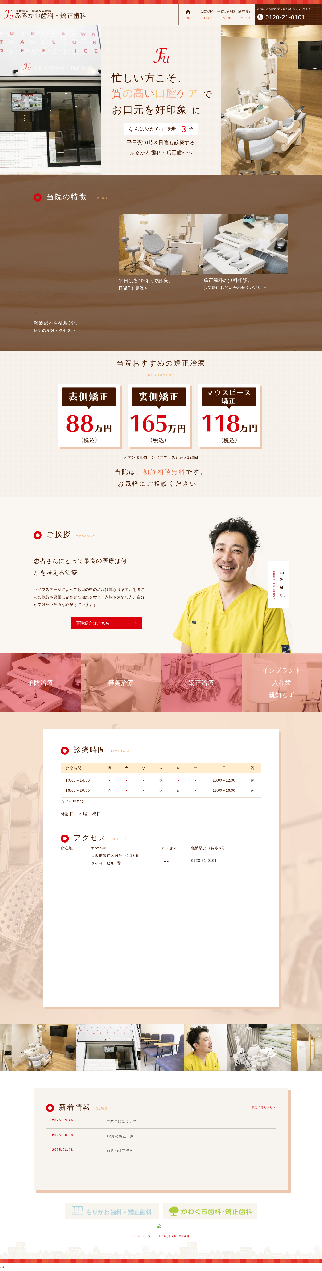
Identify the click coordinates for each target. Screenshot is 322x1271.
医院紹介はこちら (93, 623)
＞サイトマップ (142, 1236)
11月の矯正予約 (120, 1151)
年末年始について (122, 1121)
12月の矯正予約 (120, 1136)
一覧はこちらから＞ (262, 1107)
